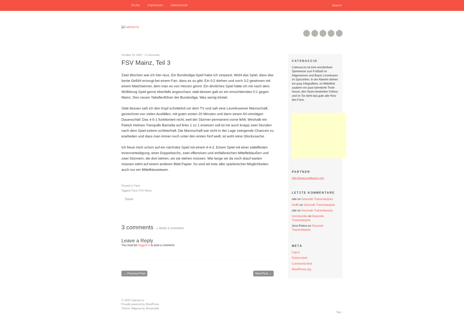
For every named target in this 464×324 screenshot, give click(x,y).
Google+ (331, 33)
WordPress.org (301, 269)
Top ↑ (339, 312)
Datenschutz (179, 5)
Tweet (129, 199)
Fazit (137, 185)
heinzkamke (299, 216)
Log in (296, 252)
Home (125, 5)
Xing (314, 33)
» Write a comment (170, 228)
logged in (144, 245)
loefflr (295, 204)
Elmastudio (152, 308)
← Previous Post (134, 273)
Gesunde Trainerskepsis (317, 199)
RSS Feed (306, 33)
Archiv (135, 5)
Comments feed (302, 263)
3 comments (152, 54)
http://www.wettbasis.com (308, 178)
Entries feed (299, 257)
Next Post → (263, 273)
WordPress (152, 304)
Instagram (323, 33)
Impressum (155, 5)
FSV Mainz (145, 190)
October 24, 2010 (131, 54)
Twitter (339, 33)
